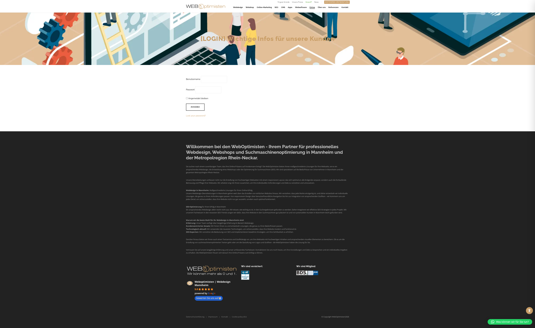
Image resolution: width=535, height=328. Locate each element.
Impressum (213, 316)
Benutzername (193, 79)
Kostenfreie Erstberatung (337, 2)
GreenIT (309, 2)
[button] (510, 322)
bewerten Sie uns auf (207, 298)
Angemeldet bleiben (198, 98)
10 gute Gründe (283, 2)
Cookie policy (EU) (239, 316)
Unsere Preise (297, 2)
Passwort (190, 89)
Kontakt (224, 316)
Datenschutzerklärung (195, 316)
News (316, 2)
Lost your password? (196, 115)
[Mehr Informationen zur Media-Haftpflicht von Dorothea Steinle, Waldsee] (245, 275)
